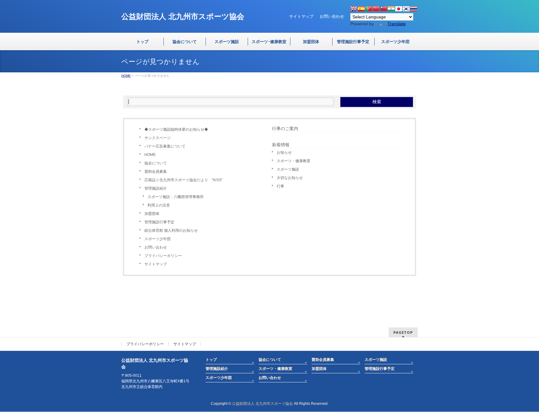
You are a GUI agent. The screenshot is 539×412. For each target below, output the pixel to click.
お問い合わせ (332, 16)
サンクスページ (157, 138)
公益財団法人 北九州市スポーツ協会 (262, 403)
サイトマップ (301, 16)
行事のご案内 (285, 128)
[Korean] (406, 8)
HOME (150, 155)
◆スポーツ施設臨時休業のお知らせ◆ (176, 129)
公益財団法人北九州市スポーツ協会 (182, 16)
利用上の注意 (159, 205)
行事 (280, 186)
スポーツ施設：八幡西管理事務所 (176, 197)
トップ (211, 359)
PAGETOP (403, 332)
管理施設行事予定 (159, 222)
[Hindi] (391, 8)
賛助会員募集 (155, 171)
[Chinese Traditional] (383, 8)
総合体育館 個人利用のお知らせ (171, 230)
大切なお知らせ (290, 178)
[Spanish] (361, 8)
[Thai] (413, 8)
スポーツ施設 (288, 169)
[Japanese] (398, 8)
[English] (353, 8)
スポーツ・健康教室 (293, 161)
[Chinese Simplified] (376, 8)
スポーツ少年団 (157, 239)
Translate (396, 23)
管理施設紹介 (155, 188)
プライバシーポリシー (163, 256)
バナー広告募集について (165, 146)
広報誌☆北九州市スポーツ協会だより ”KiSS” (183, 180)
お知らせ (284, 152)
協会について (155, 163)
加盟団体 (151, 213)
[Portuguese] (368, 8)
